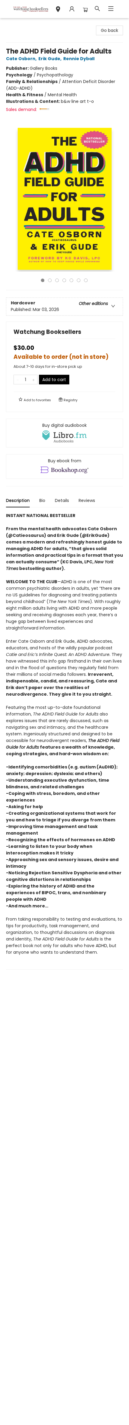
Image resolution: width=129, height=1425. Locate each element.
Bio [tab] (42, 500)
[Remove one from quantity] (17, 379)
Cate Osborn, (22, 59)
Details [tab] (62, 500)
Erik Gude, (50, 59)
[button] (58, 10)
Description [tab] (18, 500)
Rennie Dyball (78, 59)
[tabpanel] (64, 741)
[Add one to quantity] (33, 379)
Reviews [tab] (87, 500)
